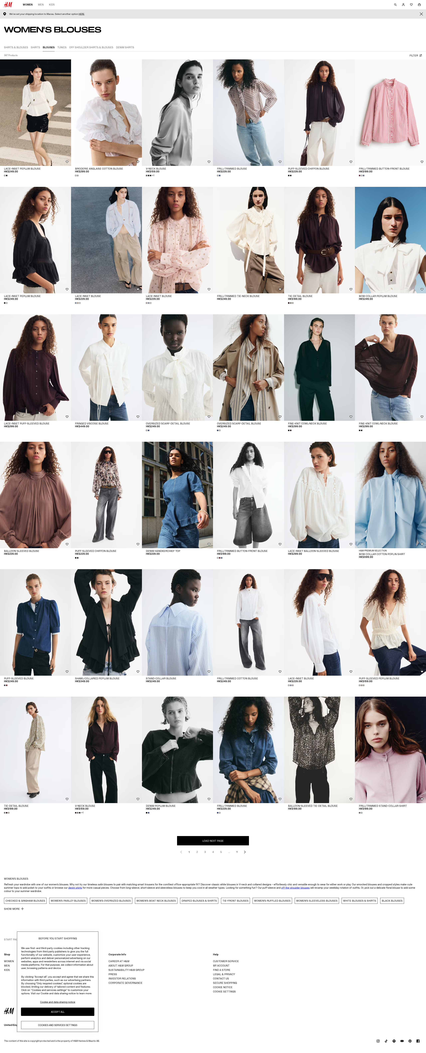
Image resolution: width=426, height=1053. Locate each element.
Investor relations (122, 978)
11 (237, 852)
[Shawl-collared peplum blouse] (106, 622)
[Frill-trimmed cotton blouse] (248, 622)
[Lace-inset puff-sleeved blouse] (35, 367)
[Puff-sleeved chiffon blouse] (319, 112)
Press (112, 974)
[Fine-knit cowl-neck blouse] (319, 367)
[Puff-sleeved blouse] (35, 622)
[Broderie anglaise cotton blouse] (106, 112)
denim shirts (75, 887)
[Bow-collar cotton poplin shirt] (390, 495)
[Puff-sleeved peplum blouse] (390, 622)
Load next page (213, 840)
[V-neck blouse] (177, 112)
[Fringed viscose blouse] (106, 367)
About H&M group (120, 965)
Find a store (221, 969)
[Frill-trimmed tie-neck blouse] (248, 240)
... (229, 852)
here (81, 14)
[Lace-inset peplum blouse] (35, 112)
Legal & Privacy (224, 974)
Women (28, 4)
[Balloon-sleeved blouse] (35, 495)
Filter (414, 55)
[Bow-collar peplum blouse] (390, 240)
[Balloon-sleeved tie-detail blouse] (319, 750)
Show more (12, 908)
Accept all (57, 1011)
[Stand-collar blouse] (177, 622)
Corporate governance (125, 982)
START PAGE (12, 939)
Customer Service (226, 961)
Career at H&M (118, 961)
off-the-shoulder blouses (295, 887)
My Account (221, 965)
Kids (52, 4)
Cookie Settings (224, 991)
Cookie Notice (222, 987)
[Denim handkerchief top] (177, 495)
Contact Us (221, 978)
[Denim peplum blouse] (177, 750)
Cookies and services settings (57, 1025)
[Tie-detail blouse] (319, 240)
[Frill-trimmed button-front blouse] (390, 112)
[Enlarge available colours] (6, 176)
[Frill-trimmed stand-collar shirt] (390, 750)
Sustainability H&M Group (126, 969)
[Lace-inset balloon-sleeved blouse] (319, 495)
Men (41, 4)
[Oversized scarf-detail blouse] (177, 367)
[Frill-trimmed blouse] (248, 112)
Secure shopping (225, 982)
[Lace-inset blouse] (106, 240)
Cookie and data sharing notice (57, 1002)
